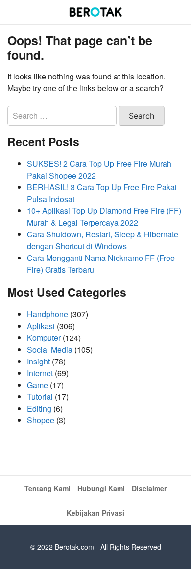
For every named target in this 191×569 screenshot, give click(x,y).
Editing (39, 408)
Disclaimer (149, 488)
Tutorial (40, 396)
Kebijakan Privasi (95, 512)
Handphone (47, 314)
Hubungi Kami (101, 488)
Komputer (44, 337)
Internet (40, 373)
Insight (38, 361)
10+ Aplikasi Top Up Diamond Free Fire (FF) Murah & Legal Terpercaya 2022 (104, 216)
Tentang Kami (47, 488)
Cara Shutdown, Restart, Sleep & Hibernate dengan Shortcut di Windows (102, 240)
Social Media (49, 349)
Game (37, 384)
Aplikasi (41, 326)
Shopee (40, 420)
